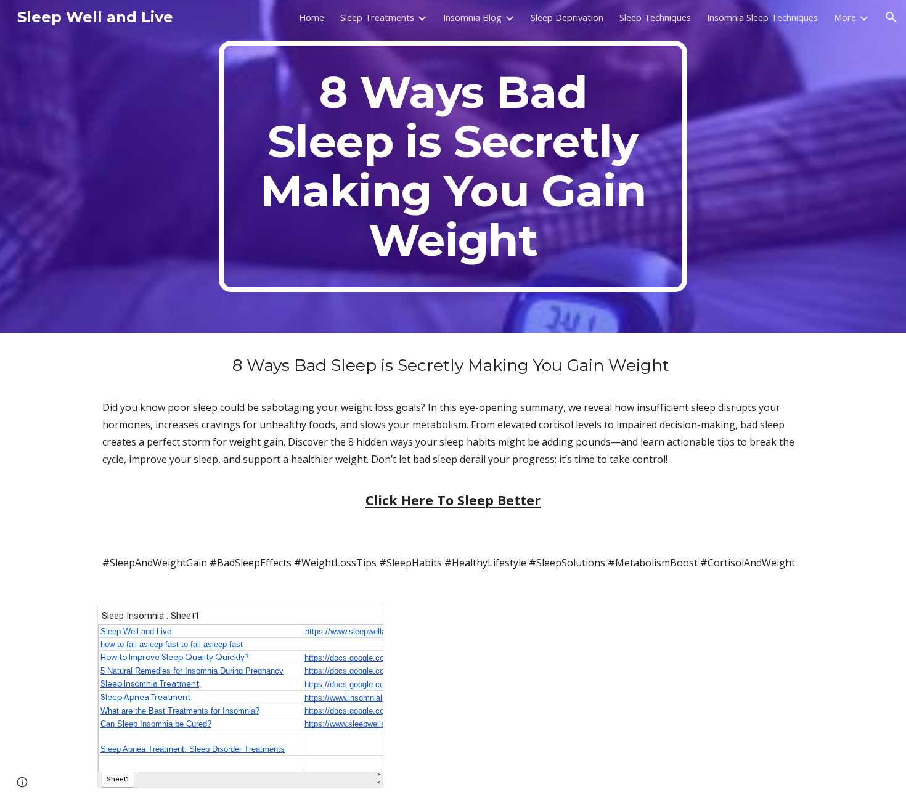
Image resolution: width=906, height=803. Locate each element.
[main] (453, 166)
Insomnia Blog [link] (472, 17)
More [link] (845, 17)
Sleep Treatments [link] (377, 17)
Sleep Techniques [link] (655, 17)
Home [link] (311, 17)
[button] (891, 17)
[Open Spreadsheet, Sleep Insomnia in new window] (360, 622)
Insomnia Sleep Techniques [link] (762, 17)
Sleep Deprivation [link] (567, 17)
